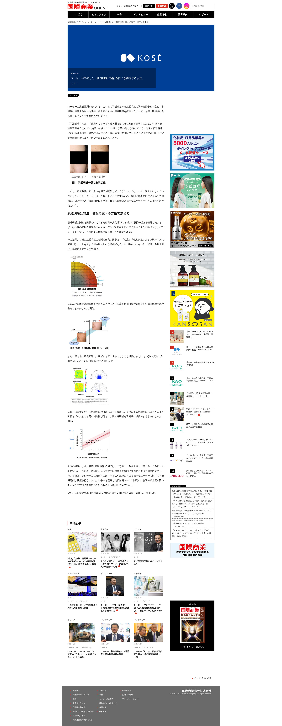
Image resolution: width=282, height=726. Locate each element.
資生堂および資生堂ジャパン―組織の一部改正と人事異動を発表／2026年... (199, 473)
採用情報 (102, 707)
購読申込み (126, 690)
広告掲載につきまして (108, 703)
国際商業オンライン (76, 22)
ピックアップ (99, 14)
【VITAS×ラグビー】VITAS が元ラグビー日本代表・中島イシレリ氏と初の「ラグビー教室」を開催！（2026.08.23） (191, 533)
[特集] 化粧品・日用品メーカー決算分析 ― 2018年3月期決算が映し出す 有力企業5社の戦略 (82, 561)
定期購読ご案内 (131, 6)
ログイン (149, 6)
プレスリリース (178, 486)
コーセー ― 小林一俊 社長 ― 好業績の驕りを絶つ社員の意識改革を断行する (115, 608)
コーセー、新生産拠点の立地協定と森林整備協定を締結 (115, 653)
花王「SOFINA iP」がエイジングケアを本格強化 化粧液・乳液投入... (199, 334)
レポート (204, 14)
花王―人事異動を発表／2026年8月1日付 (200, 363)
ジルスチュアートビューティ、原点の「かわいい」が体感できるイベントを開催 (82, 654)
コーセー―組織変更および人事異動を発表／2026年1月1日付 (199, 348)
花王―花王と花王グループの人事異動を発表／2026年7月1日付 (199, 379)
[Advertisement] (116, 508)
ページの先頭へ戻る (203, 678)
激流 (74, 699)
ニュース (78, 15)
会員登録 (162, 6)
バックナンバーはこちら (193, 647)
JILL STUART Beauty (83, 647)
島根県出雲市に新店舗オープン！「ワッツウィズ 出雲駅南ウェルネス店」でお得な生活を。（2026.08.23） (192, 514)
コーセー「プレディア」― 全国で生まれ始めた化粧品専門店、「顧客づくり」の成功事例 (148, 608)
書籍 (101, 695)
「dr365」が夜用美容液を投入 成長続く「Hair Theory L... (200, 394)
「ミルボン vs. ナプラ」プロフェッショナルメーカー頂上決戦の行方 (199, 458)
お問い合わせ (127, 695)
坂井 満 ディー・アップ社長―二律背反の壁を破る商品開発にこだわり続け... (200, 412)
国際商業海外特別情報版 (82, 720)
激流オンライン (79, 703)
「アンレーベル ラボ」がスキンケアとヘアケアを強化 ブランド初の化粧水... (200, 442)
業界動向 (183, 14)
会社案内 (102, 711)
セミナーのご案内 (106, 699)
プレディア (146, 601)
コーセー (91, 22)
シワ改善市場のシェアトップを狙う (148, 562)
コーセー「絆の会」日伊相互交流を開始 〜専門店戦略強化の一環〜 (148, 654)
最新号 (119, 6)
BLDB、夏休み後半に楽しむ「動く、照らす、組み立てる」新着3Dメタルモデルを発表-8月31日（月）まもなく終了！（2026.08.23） (192, 504)
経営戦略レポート (80, 716)
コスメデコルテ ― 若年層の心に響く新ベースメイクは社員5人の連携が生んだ (115, 564)
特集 (120, 14)
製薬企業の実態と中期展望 (83, 711)
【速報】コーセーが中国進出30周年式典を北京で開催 (82, 606)
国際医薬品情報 (79, 707)
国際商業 (76, 690)
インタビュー (141, 14)
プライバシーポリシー (131, 699)
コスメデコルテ (114, 557)
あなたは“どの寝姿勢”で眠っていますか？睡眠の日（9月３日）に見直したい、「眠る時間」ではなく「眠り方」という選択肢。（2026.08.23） (192, 494)
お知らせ (102, 690)
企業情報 (162, 14)
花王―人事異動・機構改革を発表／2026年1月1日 (199, 425)
